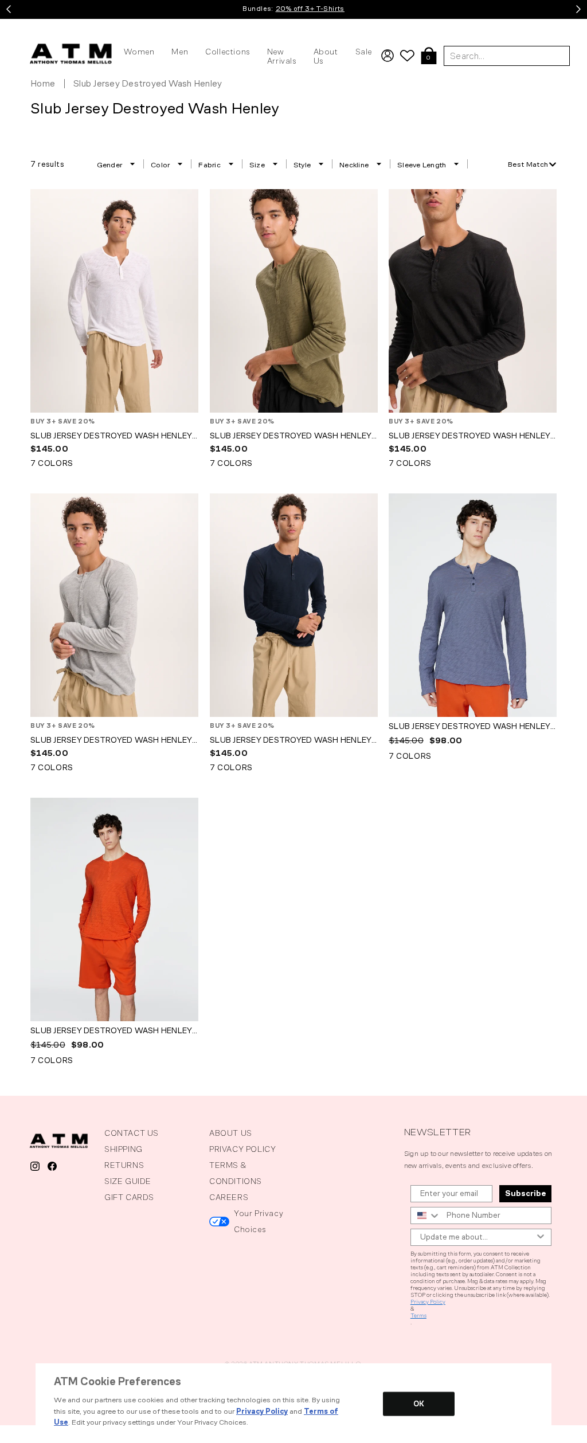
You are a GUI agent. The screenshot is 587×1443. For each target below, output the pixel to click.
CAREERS (228, 1197)
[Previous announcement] (8, 9)
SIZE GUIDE (127, 1181)
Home (42, 83)
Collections (227, 52)
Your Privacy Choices (258, 1221)
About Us (326, 56)
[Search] (574, 26)
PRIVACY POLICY (242, 1149)
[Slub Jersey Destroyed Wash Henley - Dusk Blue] (473, 605)
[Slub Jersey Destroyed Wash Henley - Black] (473, 301)
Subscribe (525, 1193)
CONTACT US (131, 1133)
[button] (428, 56)
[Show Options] (540, 1237)
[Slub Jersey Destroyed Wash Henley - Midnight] (294, 605)
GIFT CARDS (129, 1197)
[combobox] (532, 164)
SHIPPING (123, 1149)
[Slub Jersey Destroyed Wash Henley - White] (114, 301)
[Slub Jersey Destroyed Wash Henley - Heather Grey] (114, 605)
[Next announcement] (578, 9)
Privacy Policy (427, 1302)
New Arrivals (281, 56)
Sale (363, 52)
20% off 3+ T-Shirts (310, 9)
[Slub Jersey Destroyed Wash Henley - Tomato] (114, 909)
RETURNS (124, 1165)
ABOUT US (230, 1133)
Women (139, 52)
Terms (418, 1315)
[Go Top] (9, 1432)
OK (418, 1403)
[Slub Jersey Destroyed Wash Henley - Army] (294, 301)
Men (179, 52)
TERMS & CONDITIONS (235, 1173)
